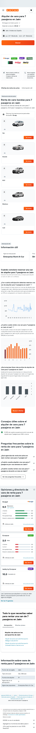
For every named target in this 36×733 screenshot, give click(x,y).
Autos (15, 695)
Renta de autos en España (8, 697)
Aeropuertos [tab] (8, 625)
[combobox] (11, 23)
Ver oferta (28, 137)
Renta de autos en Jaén (17, 698)
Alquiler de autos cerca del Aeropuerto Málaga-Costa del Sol (16, 640)
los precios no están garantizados (16, 714)
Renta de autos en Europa (26, 695)
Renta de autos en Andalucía (24, 697)
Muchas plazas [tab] (20, 625)
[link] (18, 410)
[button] (3, 10)
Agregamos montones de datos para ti (15, 724)
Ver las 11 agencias (7, 601)
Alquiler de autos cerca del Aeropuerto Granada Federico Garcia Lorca (16, 644)
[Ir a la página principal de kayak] (13, 10)
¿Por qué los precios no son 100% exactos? (14, 727)
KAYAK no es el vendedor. (11, 720)
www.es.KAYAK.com (6, 695)
